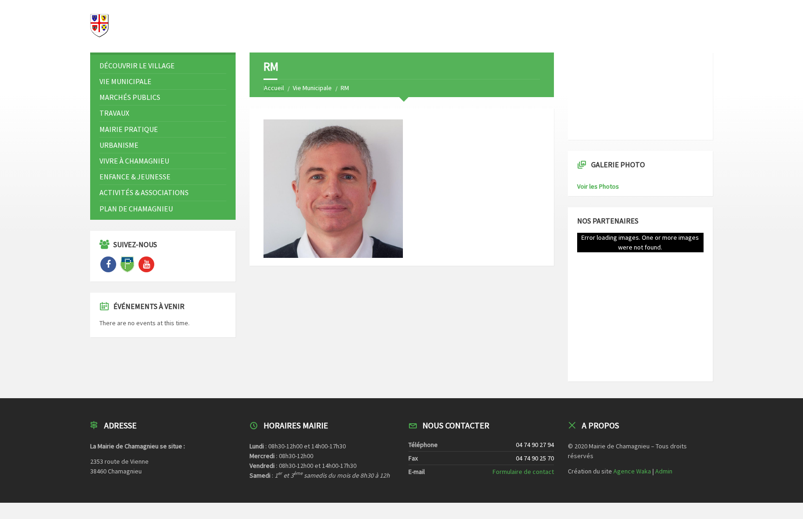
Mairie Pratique (128, 129)
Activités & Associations (144, 192)
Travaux (114, 113)
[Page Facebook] (108, 264)
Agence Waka (632, 471)
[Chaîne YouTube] (146, 264)
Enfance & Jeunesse (135, 176)
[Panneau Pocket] (127, 264)
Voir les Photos (598, 186)
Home (271, 88)
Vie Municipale (312, 88)
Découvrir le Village (137, 65)
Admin (663, 471)
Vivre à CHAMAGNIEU (134, 160)
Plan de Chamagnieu (136, 208)
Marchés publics (129, 97)
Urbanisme (118, 145)
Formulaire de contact (523, 471)
